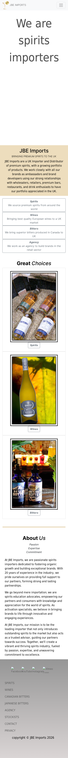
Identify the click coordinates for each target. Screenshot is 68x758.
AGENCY (10, 710)
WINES (9, 689)
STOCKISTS (12, 717)
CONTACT (11, 723)
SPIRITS (9, 683)
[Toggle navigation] (61, 5)
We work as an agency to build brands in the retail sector (34, 246)
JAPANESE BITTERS (16, 703)
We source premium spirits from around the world (34, 205)
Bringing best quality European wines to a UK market (34, 218)
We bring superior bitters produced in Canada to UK (34, 232)
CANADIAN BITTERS (17, 696)
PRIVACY (10, 730)
